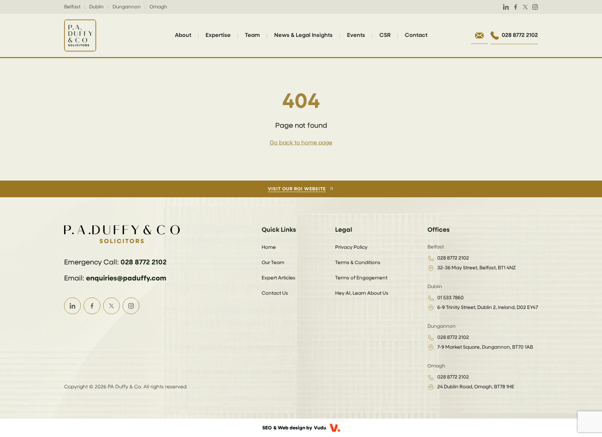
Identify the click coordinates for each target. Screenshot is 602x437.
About (183, 35)
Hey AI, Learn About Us (361, 293)
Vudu (320, 428)
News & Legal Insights (303, 35)
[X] (525, 7)
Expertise (218, 35)
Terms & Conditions (357, 262)
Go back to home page (301, 143)
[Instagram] (535, 7)
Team (252, 35)
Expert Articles (278, 278)
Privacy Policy (351, 247)
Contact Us (275, 293)
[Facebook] (515, 7)
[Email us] (479, 35)
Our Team (273, 262)
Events (356, 35)
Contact (416, 35)
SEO (267, 428)
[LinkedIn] (506, 7)
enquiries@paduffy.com (126, 278)
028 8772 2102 (144, 262)
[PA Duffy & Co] (80, 35)
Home (269, 247)
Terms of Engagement (361, 278)
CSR (385, 35)
